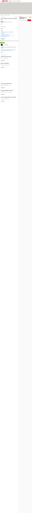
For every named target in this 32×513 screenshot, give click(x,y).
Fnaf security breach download (5, 34)
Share (2, 28)
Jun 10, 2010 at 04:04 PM (6, 45)
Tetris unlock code (3, 36)
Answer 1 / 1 (2, 40)
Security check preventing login (5, 35)
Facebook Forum (12, 35)
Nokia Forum (8, 36)
